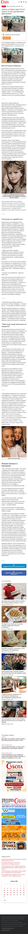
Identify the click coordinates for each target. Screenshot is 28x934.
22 (20, 892)
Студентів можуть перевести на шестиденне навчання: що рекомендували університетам (11, 695)
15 (20, 890)
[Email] (19, 2)
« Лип (4, 900)
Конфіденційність (6, 930)
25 (7, 894)
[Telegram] (26, 2)
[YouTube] (21, 2)
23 (23, 892)
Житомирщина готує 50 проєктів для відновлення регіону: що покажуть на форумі (13, 720)
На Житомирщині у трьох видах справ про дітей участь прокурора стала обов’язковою (14, 871)
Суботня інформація (7, 745)
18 (7, 892)
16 (23, 890)
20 (14, 892)
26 (10, 894)
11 (7, 890)
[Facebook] (24, 2)
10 (4, 890)
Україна (3, 737)
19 (10, 892)
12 (10, 890)
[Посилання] (5, 2)
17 (4, 892)
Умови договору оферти (8, 928)
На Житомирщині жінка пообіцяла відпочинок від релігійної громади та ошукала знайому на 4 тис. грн (13, 756)
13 (14, 890)
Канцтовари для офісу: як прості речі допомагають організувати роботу (13, 747)
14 (17, 890)
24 (4, 894)
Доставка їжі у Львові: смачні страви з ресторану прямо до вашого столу (13, 601)
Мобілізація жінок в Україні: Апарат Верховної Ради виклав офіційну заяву (14, 672)
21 (17, 892)
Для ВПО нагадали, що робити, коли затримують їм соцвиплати (13, 649)
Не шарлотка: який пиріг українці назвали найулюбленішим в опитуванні (12, 625)
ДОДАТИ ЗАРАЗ (6, 38)
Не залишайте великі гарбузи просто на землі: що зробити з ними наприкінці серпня (13, 875)
